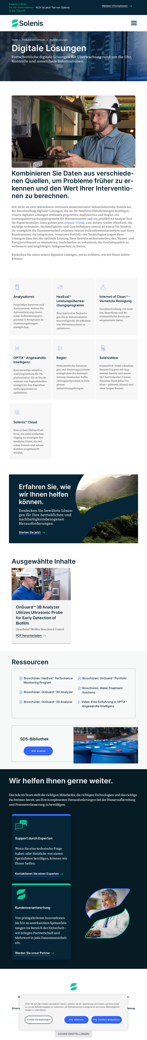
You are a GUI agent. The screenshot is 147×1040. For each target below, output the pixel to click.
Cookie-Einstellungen (73, 1033)
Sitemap (130, 1008)
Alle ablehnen (76, 1019)
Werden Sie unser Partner (33, 953)
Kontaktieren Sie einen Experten (37, 873)
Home (15, 39)
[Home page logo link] (73, 986)
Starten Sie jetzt (30, 532)
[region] (73, 1012)
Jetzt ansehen (38, 751)
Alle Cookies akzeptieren (106, 1019)
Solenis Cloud (74, 223)
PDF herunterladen (29, 635)
